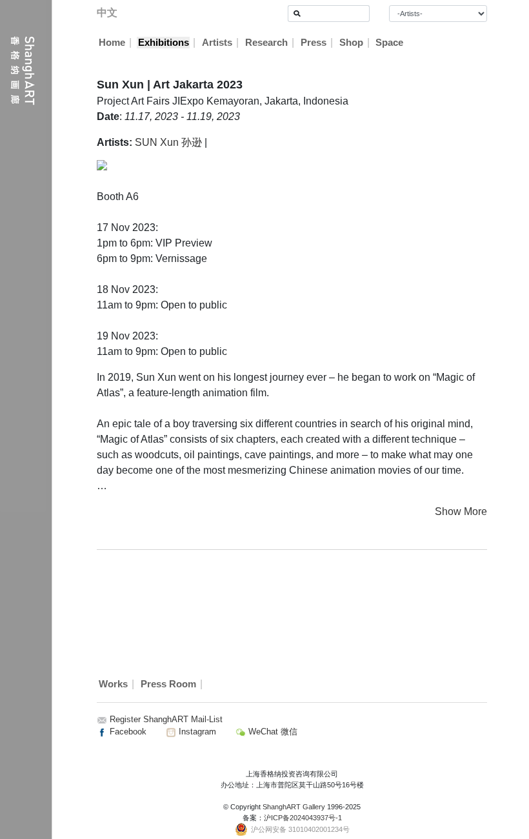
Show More (461, 511)
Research (266, 42)
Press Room (168, 684)
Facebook (126, 731)
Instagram (196, 731)
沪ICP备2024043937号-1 (303, 818)
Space (389, 42)
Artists (217, 42)
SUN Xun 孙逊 (168, 142)
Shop (351, 42)
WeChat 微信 (271, 731)
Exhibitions (163, 42)
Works (113, 684)
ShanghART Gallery (294, 807)
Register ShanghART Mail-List (166, 719)
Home (112, 42)
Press (313, 42)
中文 (107, 12)
